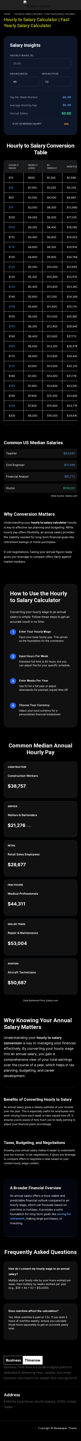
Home (7, 14)
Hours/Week (19, 73)
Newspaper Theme (65, 1428)
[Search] (75, 5)
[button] (6, 5)
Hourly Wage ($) (22, 55)
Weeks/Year (50, 73)
